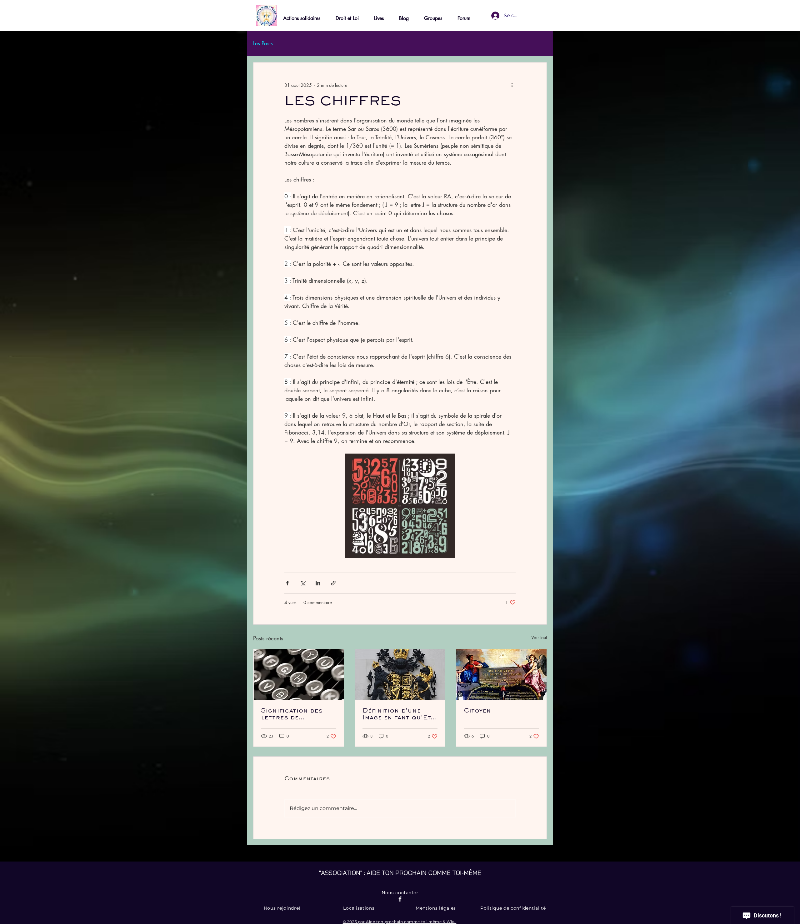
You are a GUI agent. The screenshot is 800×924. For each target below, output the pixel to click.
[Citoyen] (501, 674)
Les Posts (263, 43)
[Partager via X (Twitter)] (303, 583)
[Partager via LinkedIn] (318, 583)
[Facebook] (400, 899)
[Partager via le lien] (333, 583)
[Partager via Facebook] (287, 583)
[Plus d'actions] (512, 85)
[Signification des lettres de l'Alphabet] (298, 674)
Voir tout (539, 637)
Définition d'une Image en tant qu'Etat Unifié (400, 714)
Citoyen (477, 711)
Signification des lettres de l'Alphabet (291, 714)
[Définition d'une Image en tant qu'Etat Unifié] (400, 674)
